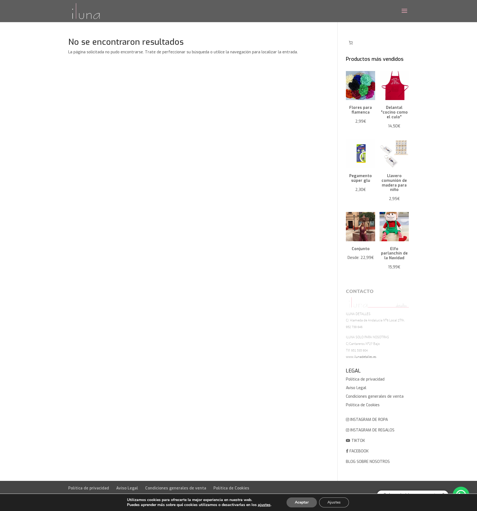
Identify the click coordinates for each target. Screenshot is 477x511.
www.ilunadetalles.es (361, 356)
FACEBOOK (358, 451)
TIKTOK (357, 440)
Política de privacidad (365, 379)
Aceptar (302, 502)
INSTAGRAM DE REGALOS (371, 430)
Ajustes (334, 502)
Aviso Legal (356, 388)
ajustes (264, 504)
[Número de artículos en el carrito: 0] (351, 43)
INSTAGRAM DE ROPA (368, 419)
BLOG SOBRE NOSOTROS (368, 461)
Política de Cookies (363, 405)
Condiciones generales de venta (375, 396)
